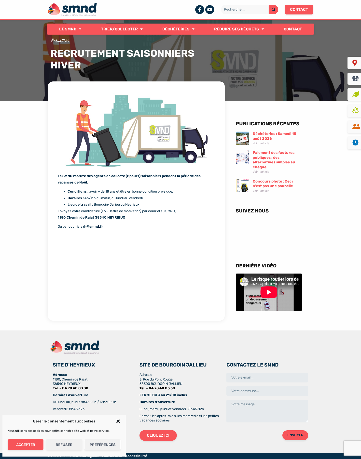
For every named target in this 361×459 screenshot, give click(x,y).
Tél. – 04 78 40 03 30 (70, 388)
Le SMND (67, 29)
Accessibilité (136, 456)
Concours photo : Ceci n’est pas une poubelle (273, 183)
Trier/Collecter (119, 29)
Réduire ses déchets (236, 29)
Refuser (64, 445)
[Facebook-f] (199, 9)
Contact (293, 29)
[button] (118, 421)
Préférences (103, 445)
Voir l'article (261, 143)
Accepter (25, 445)
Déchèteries (176, 29)
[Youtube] (209, 9)
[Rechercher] (273, 9)
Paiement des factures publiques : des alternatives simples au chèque (274, 159)
